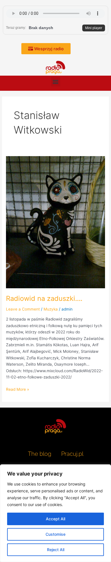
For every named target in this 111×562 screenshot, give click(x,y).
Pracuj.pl (72, 453)
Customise (55, 534)
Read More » (17, 389)
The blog (40, 453)
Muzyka (51, 309)
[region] (55, 513)
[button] (55, 81)
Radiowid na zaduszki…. (44, 298)
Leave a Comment (23, 309)
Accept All (55, 518)
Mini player (93, 28)
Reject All (55, 549)
